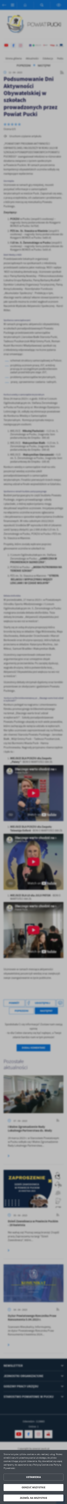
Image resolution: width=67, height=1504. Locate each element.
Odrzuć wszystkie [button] (33, 1487)
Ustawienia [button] (33, 1477)
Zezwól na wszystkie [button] (33, 1498)
